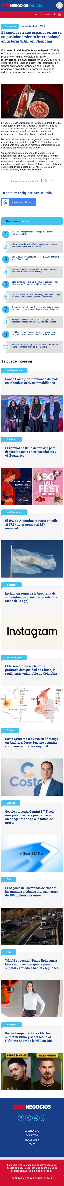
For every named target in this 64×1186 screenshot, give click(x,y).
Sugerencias (32, 1131)
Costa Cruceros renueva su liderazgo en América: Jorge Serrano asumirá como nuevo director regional (36, 295)
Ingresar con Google (21, 202)
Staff (32, 1144)
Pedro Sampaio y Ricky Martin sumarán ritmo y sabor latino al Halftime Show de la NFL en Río (35, 345)
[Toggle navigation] (59, 14)
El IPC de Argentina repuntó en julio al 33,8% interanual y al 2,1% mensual (35, 258)
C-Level (10, 730)
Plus (9, 879)
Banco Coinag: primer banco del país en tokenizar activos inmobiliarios (33, 233)
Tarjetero (32, 1135)
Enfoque (11, 802)
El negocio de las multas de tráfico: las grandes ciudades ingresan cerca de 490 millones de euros (34, 320)
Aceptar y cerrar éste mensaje (32, 1178)
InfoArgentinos (14, 370)
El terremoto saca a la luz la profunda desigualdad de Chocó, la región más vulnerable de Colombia (35, 283)
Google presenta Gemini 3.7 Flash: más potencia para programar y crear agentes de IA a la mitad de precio (35, 308)
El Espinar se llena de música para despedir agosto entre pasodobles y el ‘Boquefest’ (34, 245)
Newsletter (32, 1140)
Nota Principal (14, 657)
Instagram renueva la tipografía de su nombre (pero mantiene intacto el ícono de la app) (34, 270)
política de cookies (42, 1170)
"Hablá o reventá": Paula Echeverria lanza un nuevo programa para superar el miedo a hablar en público (34, 333)
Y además (10, 26)
